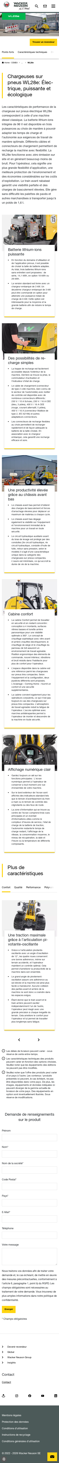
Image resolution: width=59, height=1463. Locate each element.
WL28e (31, 63)
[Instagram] (16, 1395)
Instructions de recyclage (16, 1434)
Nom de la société (12, 1163)
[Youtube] (42, 1395)
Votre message (10, 1244)
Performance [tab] (33, 887)
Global (10, 1352)
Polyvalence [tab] (51, 887)
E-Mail (6, 1212)
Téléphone (8, 1228)
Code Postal (9, 1179)
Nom (5, 1146)
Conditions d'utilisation (15, 1428)
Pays (5, 1195)
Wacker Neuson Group (19, 1357)
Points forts (8, 52)
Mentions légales (11, 1415)
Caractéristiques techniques (32, 52)
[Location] (3, 1395)
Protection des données (15, 1421)
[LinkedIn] (55, 1395)
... (22, 62)
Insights (11, 1362)
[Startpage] (17, 6)
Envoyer (9, 1309)
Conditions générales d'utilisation (21, 1441)
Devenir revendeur (17, 1346)
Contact (6, 1382)
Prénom (6, 1130)
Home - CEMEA (11, 62)
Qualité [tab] (18, 887)
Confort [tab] (6, 887)
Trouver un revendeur (43, 42)
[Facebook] (29, 1395)
